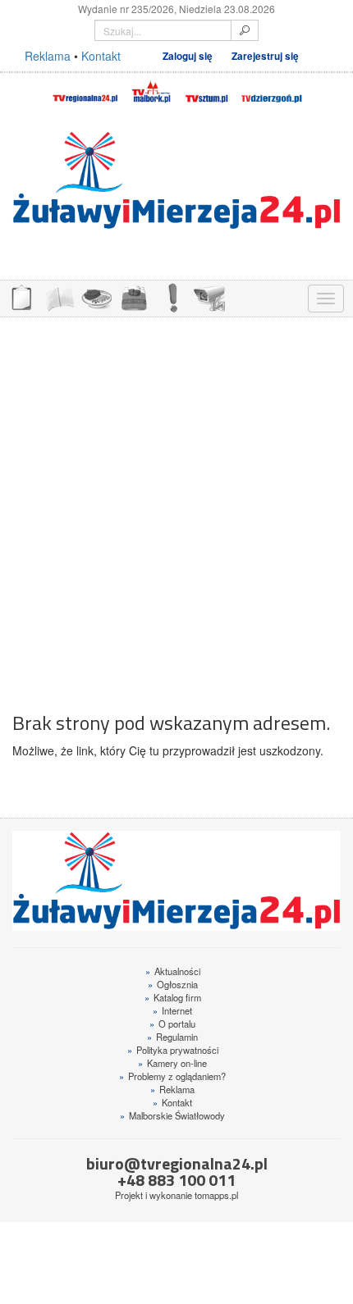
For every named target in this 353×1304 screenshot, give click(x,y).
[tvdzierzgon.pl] (271, 89)
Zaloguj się (188, 56)
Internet (172, 1010)
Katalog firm (172, 997)
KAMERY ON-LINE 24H (209, 296)
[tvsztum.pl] (207, 89)
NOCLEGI (133, 296)
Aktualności (172, 971)
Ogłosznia (173, 984)
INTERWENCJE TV (171, 296)
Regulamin (172, 1036)
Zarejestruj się (265, 56)
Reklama (48, 56)
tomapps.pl (216, 1194)
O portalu (172, 1023)
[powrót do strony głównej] (176, 180)
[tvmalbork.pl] (150, 89)
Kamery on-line (172, 1062)
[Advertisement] (176, 506)
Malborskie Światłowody (172, 1115)
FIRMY (58, 296)
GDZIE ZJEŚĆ (96, 296)
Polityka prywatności (172, 1049)
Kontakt (101, 56)
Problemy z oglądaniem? (172, 1076)
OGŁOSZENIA (20, 296)
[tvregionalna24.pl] (84, 89)
